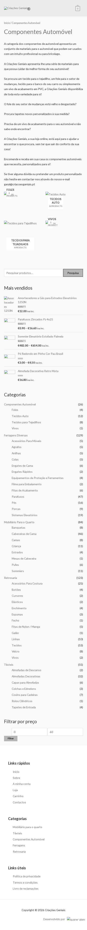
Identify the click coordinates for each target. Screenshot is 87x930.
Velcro (15, 651)
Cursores (17, 595)
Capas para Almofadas (25, 682)
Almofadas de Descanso (26, 670)
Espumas (17, 614)
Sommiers (18, 571)
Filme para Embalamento (26, 484)
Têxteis (8, 664)
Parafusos (18, 496)
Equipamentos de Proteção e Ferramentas (38, 478)
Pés (14, 502)
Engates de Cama (22, 465)
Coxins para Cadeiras (25, 694)
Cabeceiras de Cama (24, 533)
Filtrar (11, 738)
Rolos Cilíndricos (22, 701)
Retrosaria (10, 577)
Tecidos (17, 645)
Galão (15, 633)
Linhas (16, 639)
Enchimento (19, 608)
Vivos (15, 428)
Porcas (16, 509)
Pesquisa (73, 273)
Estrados (17, 552)
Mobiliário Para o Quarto (19, 522)
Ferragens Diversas (16, 435)
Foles (15, 409)
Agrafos (16, 447)
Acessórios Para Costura (27, 583)
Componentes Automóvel (20, 404)
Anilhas (16, 453)
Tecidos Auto (20, 416)
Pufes (15, 564)
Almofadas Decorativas (26, 676)
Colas (15, 459)
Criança (16, 546)
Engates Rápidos (22, 471)
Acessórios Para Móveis (26, 441)
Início (7, 23)
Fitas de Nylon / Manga (26, 626)
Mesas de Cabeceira (24, 558)
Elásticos (17, 602)
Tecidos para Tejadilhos (26, 422)
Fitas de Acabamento (25, 490)
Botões (16, 589)
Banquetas (18, 527)
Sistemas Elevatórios (24, 515)
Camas (16, 540)
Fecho (15, 620)
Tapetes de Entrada (24, 707)
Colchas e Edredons (24, 688)
